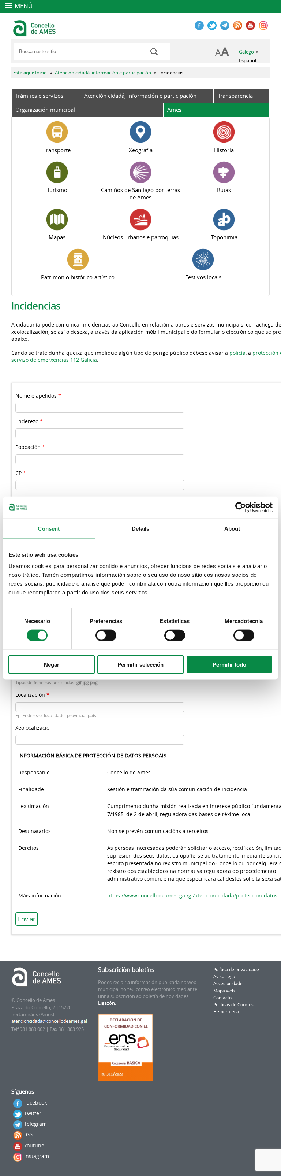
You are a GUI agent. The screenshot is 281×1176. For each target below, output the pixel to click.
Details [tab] (141, 528)
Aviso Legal (224, 976)
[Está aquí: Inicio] (35, 33)
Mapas (57, 237)
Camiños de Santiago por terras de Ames (140, 193)
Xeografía (141, 150)
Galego (246, 52)
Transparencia (235, 95)
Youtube (34, 1145)
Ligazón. (107, 1003)
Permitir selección (140, 664)
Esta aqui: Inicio (30, 73)
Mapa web (224, 990)
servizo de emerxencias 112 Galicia (54, 359)
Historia (224, 150)
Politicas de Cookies (233, 1004)
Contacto (222, 997)
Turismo (57, 189)
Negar (51, 664)
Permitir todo (229, 664)
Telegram (35, 1123)
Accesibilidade (228, 983)
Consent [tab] (49, 528)
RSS (28, 1134)
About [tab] (232, 528)
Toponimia (224, 237)
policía (237, 352)
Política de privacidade (236, 969)
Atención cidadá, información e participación (103, 73)
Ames (174, 109)
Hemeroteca (226, 1011)
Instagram (36, 1156)
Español (247, 61)
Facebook (35, 1102)
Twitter (32, 1113)
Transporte (57, 150)
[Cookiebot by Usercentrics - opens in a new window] (241, 507)
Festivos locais (203, 277)
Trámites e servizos (39, 95)
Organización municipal (45, 109)
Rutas (224, 189)
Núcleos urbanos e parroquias (141, 237)
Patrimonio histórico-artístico (78, 277)
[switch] (105, 635)
